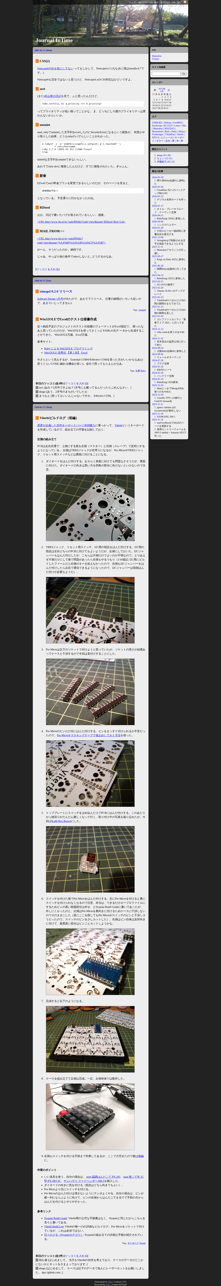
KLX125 (168, 125)
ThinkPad (170, 134)
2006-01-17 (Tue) (43, 280)
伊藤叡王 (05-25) (166, 161)
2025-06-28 (157, 265)
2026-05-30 (157, 177)
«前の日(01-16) (145, 2)
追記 (179, 2)
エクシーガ (167, 137)
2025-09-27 (157, 256)
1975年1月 (161, 90)
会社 (167, 140)
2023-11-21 (157, 404)
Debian (167, 122)
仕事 (138, 371)
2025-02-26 (157, 287)
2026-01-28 (157, 227)
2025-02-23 (157, 297)
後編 (141, 1156)
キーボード (133, 1243)
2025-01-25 (157, 306)
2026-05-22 (157, 196)
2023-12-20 (157, 385)
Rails (167, 131)
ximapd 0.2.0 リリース (56, 291)
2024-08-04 (157, 354)
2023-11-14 (157, 419)
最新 (156, 2)
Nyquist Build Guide (55, 1218)
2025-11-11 (157, 246)
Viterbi (118, 425)
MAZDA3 (170, 128)
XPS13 (155, 137)
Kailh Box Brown (61, 821)
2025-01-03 (157, 316)
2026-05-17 (157, 205)
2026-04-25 (157, 215)
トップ (132, 2)
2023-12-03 (157, 394)
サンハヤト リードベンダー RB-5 (84, 1180)
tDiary (182, 131)
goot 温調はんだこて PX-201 (103, 1176)
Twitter (155, 58)
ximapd (142, 310)
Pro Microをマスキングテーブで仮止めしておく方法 (89, 735)
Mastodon (156, 56)
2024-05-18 (157, 379)
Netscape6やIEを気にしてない (55, 68)
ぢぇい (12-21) (164, 158)
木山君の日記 (53, 96)
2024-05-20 (157, 372)
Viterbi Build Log (54, 1226)
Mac (184, 125)
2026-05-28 (157, 186)
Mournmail (157, 131)
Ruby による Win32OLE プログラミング (68, 348)
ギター (160, 140)
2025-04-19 (157, 275)
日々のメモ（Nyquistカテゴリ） (63, 1234)
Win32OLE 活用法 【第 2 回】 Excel (65, 352)
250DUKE (157, 122)
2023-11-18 (157, 413)
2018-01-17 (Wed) (43, 407)
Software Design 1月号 (50, 298)
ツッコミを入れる (47, 269)
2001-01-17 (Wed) (43, 50)
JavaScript (157, 125)
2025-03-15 (157, 281)
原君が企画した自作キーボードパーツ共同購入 (66, 425)
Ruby (143, 371)
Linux (177, 125)
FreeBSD (177, 122)
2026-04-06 (157, 221)
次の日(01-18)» (168, 2)
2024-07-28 (157, 360)
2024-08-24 (157, 348)
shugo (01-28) (164, 155)
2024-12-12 (157, 329)
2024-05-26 (157, 366)
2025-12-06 (157, 237)
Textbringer (157, 134)
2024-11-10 (157, 338)
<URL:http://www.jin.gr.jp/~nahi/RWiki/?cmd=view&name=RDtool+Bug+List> (81, 221)
